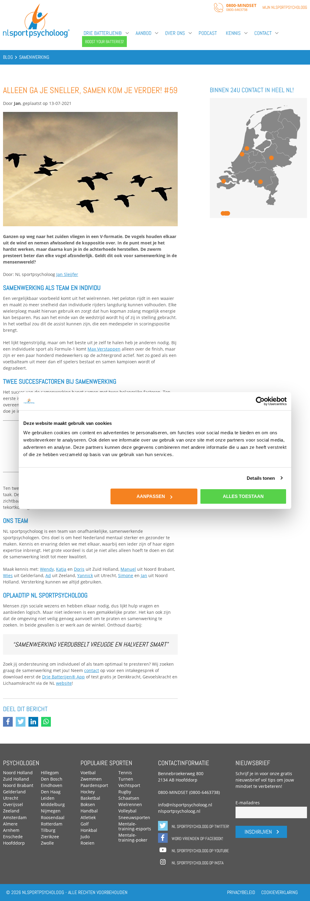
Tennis (125, 772)
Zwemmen (91, 779)
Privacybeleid (241, 892)
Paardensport (94, 785)
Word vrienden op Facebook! (197, 838)
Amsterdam (15, 817)
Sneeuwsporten (134, 817)
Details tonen (261, 477)
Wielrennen (130, 804)
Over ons (175, 33)
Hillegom (50, 772)
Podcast (208, 33)
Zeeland (11, 811)
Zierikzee (50, 836)
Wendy (47, 569)
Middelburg (53, 804)
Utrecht (10, 798)
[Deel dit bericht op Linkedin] (34, 722)
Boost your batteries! (104, 41)
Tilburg (48, 830)
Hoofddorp (14, 843)
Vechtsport (129, 785)
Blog (8, 57)
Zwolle (47, 843)
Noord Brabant (18, 785)
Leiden (47, 798)
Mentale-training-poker (132, 837)
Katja (61, 569)
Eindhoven (51, 785)
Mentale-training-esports (134, 826)
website (64, 683)
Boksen (88, 804)
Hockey (88, 792)
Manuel (128, 569)
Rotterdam (51, 824)
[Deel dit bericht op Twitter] (22, 722)
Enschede (13, 836)
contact (91, 670)
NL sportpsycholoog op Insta (197, 863)
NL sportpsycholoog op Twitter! (200, 826)
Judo (85, 836)
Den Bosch (51, 779)
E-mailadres (248, 802)
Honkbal (89, 830)
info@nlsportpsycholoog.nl (185, 805)
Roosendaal (52, 817)
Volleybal (127, 811)
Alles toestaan (243, 496)
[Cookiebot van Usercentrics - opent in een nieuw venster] (260, 400)
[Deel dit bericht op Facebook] (9, 722)
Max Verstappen (103, 349)
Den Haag (51, 792)
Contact (263, 33)
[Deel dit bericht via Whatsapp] (47, 722)
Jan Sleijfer (67, 274)
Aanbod (143, 33)
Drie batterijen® (103, 33)
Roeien (87, 843)
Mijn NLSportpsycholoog (284, 7)
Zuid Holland (16, 779)
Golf (85, 824)
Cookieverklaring (279, 892)
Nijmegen (51, 811)
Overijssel (13, 804)
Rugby (124, 792)
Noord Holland (18, 772)
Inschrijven (258, 832)
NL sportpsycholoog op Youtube (200, 850)
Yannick (85, 575)
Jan (144, 575)
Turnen (125, 779)
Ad (48, 575)
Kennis (233, 33)
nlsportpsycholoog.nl (179, 811)
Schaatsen (128, 798)
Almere (10, 824)
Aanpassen (151, 496)
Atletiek (88, 817)
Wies (8, 575)
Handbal (89, 811)
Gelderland (14, 792)
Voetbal (88, 772)
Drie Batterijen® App (63, 677)
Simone (125, 575)
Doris (79, 569)
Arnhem (11, 830)
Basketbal (90, 798)
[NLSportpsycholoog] (36, 36)
